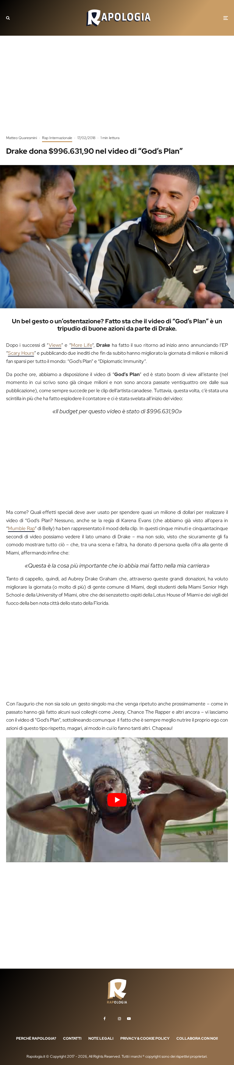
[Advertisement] (117, 90)
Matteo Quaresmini (21, 137)
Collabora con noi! (197, 1038)
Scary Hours (21, 353)
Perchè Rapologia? (36, 1038)
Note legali (100, 1038)
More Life (81, 345)
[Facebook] (105, 1018)
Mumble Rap (21, 528)
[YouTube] (129, 1018)
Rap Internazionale (57, 137)
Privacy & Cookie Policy (144, 1038)
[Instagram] (119, 1018)
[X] (112, 1017)
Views (55, 345)
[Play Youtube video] (117, 799)
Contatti (72, 1038)
